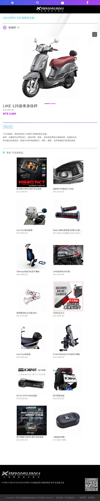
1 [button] (47, 103)
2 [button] (52, 103)
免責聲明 (83, 497)
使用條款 (91, 497)
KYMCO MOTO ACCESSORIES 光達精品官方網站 (50, 9)
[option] (50, 67)
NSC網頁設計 (70, 498)
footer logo (21, 474)
